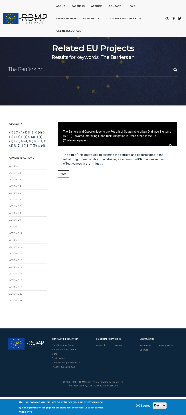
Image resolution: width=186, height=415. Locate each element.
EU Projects (90, 18)
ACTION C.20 (15, 294)
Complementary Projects (123, 18)
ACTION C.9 (15, 220)
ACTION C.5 (15, 193)
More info (26, 412)
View (63, 174)
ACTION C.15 (15, 260)
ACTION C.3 (15, 179)
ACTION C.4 (15, 186)
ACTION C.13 (15, 247)
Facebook (100, 345)
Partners (78, 6)
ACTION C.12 (15, 240)
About (60, 6)
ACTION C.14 (15, 253)
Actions (96, 6)
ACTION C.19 (15, 287)
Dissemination (66, 18)
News (131, 6)
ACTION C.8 (15, 213)
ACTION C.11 (15, 233)
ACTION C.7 (15, 206)
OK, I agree (143, 405)
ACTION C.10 (15, 226)
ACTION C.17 (15, 273)
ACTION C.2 (15, 172)
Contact (115, 6)
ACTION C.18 (15, 280)
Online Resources (68, 30)
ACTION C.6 (15, 199)
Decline (159, 405)
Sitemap (144, 350)
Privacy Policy (166, 345)
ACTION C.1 (15, 166)
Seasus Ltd (117, 382)
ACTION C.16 (15, 267)
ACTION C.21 (15, 300)
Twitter (118, 345)
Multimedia (145, 345)
